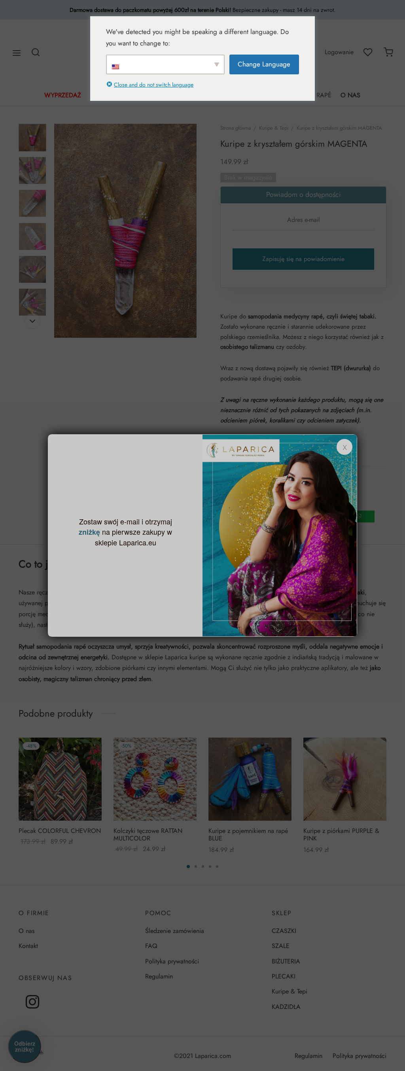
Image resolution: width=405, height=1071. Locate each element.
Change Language (264, 64)
